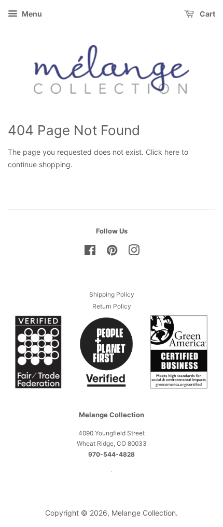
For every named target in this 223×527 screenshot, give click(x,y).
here (171, 152)
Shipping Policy (111, 294)
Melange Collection (144, 512)
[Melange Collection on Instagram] (134, 252)
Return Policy (111, 306)
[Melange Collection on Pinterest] (112, 252)
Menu (31, 13)
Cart (206, 13)
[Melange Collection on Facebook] (90, 252)
